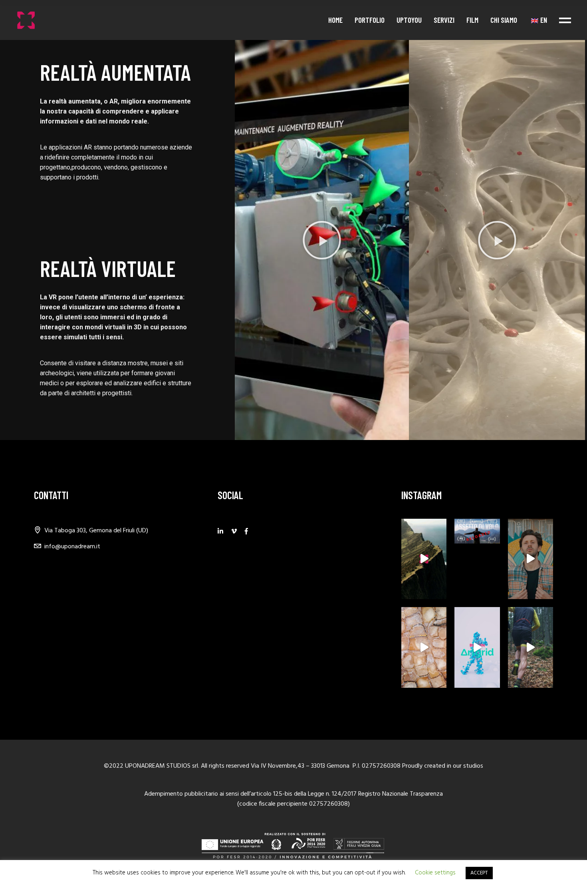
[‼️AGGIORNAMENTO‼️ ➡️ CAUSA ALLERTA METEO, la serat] (477, 531)
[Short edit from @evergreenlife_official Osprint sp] (530, 647)
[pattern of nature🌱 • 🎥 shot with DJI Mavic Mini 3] (423, 647)
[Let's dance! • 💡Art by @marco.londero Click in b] (477, 647)
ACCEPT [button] (479, 873)
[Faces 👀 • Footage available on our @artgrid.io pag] (530, 559)
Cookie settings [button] (435, 873)
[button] (322, 240)
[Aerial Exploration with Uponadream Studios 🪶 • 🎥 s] (423, 559)
